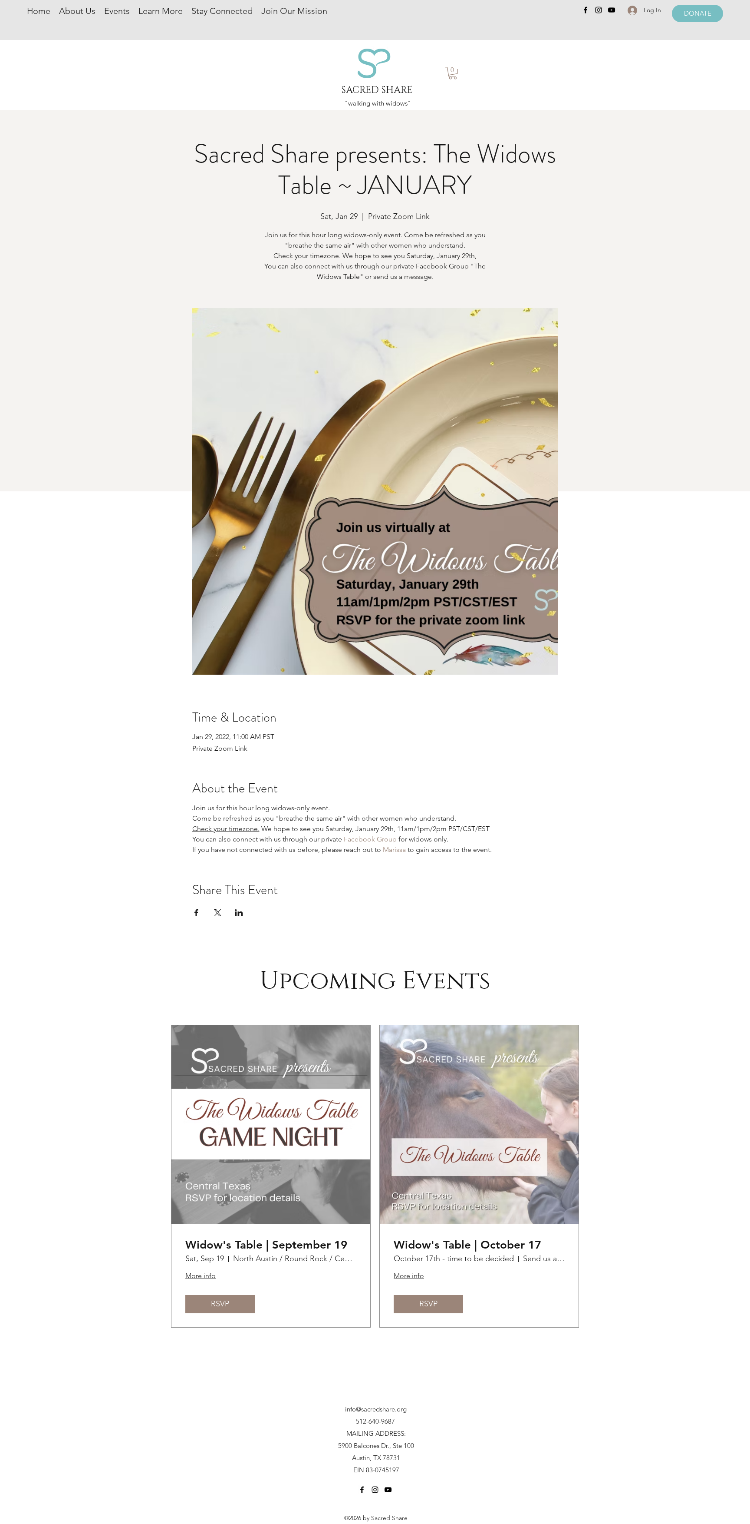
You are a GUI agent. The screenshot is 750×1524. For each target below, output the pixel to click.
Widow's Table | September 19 (266, 1245)
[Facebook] (585, 10)
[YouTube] (611, 10)
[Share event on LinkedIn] (239, 912)
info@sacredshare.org (376, 1409)
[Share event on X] (218, 912)
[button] (452, 73)
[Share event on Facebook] (196, 912)
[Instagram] (598, 10)
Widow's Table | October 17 (467, 1245)
